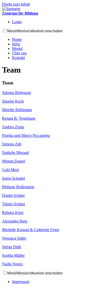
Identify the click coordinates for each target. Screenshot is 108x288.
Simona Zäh (11, 144)
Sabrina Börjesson (16, 92)
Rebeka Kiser (13, 212)
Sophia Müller (13, 255)
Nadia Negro (12, 264)
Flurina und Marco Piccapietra (26, 135)
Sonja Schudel (13, 178)
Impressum (20, 281)
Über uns (19, 53)
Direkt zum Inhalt (16, 4)
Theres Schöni (13, 204)
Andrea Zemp (13, 127)
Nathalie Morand (15, 152)
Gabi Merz (10, 170)
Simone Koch (13, 101)
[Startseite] (11, 9)
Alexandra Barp (14, 221)
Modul (17, 48)
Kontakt (18, 57)
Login (17, 22)
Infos (16, 44)
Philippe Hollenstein (18, 187)
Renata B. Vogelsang (18, 118)
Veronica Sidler (14, 238)
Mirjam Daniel (13, 161)
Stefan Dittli (11, 247)
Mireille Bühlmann (17, 110)
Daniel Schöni (13, 195)
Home (17, 39)
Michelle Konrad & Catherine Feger (30, 230)
